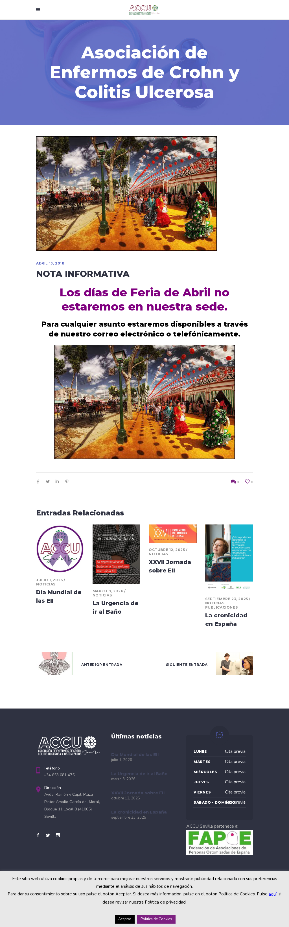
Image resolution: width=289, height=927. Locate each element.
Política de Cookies (156, 919)
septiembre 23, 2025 (226, 599)
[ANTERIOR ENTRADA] (54, 664)
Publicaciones (221, 607)
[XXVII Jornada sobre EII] (173, 533)
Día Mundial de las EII (135, 754)
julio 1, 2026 (49, 580)
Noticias (46, 584)
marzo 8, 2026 (108, 591)
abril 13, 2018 (50, 263)
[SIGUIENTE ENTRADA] (234, 664)
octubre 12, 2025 (167, 550)
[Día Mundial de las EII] (60, 548)
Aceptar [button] (124, 919)
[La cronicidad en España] (229, 558)
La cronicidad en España (139, 812)
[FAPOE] (219, 854)
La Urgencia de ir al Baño (139, 773)
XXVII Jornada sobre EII (138, 792)
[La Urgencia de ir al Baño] (117, 554)
